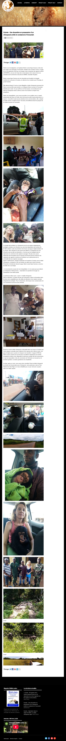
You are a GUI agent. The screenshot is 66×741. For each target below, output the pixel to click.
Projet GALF (42, 3)
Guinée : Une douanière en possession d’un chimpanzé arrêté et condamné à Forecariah (18, 33)
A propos (27, 3)
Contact (59, 3)
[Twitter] (46, 739)
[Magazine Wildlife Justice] (13, 699)
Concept (34, 3)
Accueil (19, 3)
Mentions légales (13, 738)
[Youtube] (52, 739)
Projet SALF (51, 3)
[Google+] (55, 739)
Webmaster (6, 738)
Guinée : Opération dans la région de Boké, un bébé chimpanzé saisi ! (30, 712)
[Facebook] (49, 739)
